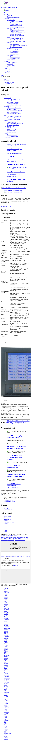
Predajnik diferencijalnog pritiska (18, 45)
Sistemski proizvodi (12, 48)
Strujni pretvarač (11, 59)
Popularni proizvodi (6, 535)
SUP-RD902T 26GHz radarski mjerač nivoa (18, 421)
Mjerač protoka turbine (16, 25)
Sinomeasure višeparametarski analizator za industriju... (17, 447)
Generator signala (14, 54)
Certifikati (9, 15)
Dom (5, 13)
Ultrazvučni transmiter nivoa (17, 38)
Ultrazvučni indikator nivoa (10, 538)
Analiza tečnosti (11, 28)
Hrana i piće (10, 64)
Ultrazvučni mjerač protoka (17, 27)
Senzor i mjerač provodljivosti (17, 32)
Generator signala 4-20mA (7, 540)
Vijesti (5, 68)
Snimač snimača (14, 49)
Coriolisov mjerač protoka (16, 21)
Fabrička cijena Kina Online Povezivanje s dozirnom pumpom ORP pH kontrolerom (14, 423)
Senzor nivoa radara (20, 540)
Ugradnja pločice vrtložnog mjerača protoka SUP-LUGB (16, 475)
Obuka (8, 71)
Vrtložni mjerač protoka (16, 24)
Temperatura (10, 55)
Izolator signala (14, 52)
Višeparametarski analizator (17, 30)
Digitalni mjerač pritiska (16, 47)
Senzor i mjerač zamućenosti (17, 35)
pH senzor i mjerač (15, 31)
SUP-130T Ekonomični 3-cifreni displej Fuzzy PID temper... (15, 457)
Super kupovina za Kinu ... (16, 164)
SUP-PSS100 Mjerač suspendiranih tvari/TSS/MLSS (14, 485)
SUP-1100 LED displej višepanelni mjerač (14, 436)
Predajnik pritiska (14, 44)
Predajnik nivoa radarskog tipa (8, 537)
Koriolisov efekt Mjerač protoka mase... (14, 149)
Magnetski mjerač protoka (16, 22)
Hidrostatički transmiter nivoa (17, 41)
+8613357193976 (8, 500)
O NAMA (6, 14)
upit (16, 493)
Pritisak (9, 42)
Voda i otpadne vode (12, 62)
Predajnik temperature (15, 58)
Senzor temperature (15, 57)
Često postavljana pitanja (13, 17)
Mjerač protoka (11, 20)
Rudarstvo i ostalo (11, 67)
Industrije (6, 61)
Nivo (8, 37)
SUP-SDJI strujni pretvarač (16, 157)
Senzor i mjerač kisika (15, 34)
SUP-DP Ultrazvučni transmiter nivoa (13, 466)
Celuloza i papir (11, 65)
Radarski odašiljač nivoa (16, 39)
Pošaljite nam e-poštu (6, 206)
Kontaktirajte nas (8, 72)
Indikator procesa (14, 51)
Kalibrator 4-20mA (23, 538)
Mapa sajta (14, 535)
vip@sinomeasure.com (9, 501)
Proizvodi (6, 18)
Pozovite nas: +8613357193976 (9, 7)
